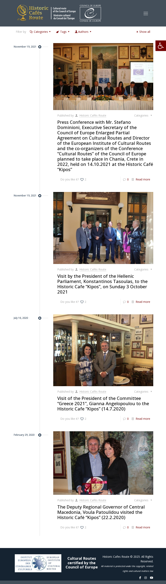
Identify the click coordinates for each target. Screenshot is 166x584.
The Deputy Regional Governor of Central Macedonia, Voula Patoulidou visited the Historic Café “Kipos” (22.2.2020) (101, 512)
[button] (160, 45)
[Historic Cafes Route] (59, 13)
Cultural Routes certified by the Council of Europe (82, 562)
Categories (41, 32)
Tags (63, 32)
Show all (144, 32)
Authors (83, 32)
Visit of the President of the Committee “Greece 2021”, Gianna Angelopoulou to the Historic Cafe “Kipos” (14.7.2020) (103, 403)
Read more (143, 179)
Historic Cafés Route (92, 115)
